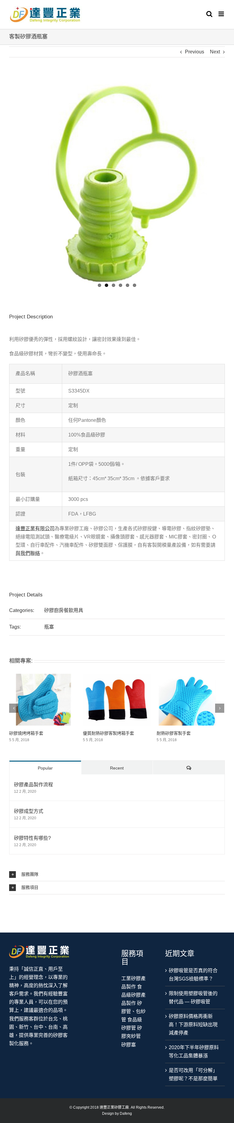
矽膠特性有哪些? (32, 838)
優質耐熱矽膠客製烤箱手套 (38, 733)
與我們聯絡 (28, 553)
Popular (45, 768)
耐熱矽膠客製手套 (104, 733)
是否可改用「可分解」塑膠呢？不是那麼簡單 (193, 1074)
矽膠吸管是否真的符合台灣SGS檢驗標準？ (193, 974)
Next (215, 51)
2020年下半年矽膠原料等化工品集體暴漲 (194, 1051)
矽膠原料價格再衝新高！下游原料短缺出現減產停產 (193, 1024)
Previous (194, 51)
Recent (117, 768)
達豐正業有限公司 (35, 528)
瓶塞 (49, 626)
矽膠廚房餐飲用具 (63, 610)
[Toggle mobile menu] (221, 14)
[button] (117, 874)
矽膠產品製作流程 (33, 784)
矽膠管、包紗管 (133, 1011)
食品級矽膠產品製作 (133, 995)
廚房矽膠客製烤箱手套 (181, 733)
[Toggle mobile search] (209, 14)
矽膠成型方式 (28, 811)
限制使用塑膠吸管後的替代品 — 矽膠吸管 (193, 997)
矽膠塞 (128, 1044)
